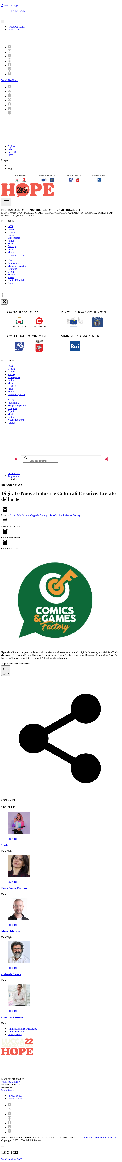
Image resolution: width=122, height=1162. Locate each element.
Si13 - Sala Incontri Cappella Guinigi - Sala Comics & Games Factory (45, 515)
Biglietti (12, 146)
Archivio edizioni (16, 1031)
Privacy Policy (15, 1034)
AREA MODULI (17, 11)
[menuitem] (9, 47)
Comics (11, 229)
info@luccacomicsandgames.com (100, 1137)
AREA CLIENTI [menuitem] (16, 26)
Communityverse (16, 255)
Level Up (12, 152)
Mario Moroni (10, 931)
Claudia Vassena (12, 1017)
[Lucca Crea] (8, 18)
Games (11, 232)
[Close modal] (2, 1146)
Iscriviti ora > (8, 1090)
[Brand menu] (2, 21)
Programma (13, 263)
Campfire (12, 269)
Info (10, 149)
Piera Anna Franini (14, 888)
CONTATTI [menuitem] (14, 29)
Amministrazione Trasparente (22, 1028)
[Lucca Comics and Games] (40, 37)
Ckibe (5, 845)
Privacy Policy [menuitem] (15, 1095)
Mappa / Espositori (17, 266)
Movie (11, 252)
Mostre (11, 274)
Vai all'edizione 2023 (11, 1159)
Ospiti (11, 271)
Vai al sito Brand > (10, 1081)
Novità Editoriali (16, 280)
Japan (10, 249)
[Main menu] (6, 202)
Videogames (14, 237)
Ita (9, 165)
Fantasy (11, 235)
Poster (11, 277)
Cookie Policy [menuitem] (15, 1098)
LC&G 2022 (14, 473)
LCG (10, 226)
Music (11, 243)
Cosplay (12, 246)
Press (10, 154)
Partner (11, 283)
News (11, 260)
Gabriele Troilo (11, 974)
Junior (11, 240)
